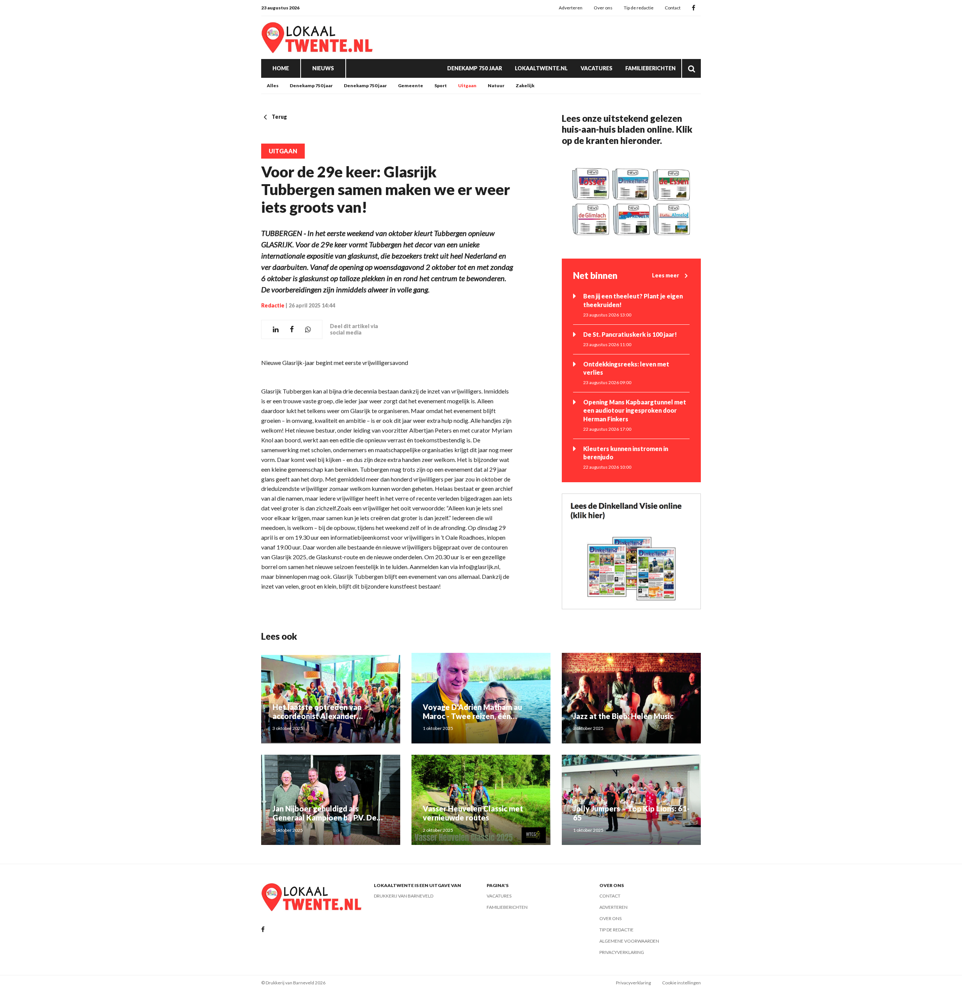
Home (280, 68)
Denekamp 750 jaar (474, 68)
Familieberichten (650, 68)
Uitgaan (467, 85)
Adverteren (570, 8)
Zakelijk (525, 85)
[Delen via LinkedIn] (275, 329)
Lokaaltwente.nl (541, 68)
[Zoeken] (691, 68)
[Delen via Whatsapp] (307, 329)
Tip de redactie (638, 8)
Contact (673, 8)
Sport (440, 85)
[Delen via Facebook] (291, 329)
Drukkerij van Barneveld (403, 896)
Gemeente (410, 85)
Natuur (496, 85)
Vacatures (597, 68)
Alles (272, 85)
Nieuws (323, 68)
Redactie (272, 305)
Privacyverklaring (621, 952)
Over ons (603, 8)
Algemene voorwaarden (629, 941)
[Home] (317, 37)
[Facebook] (693, 8)
